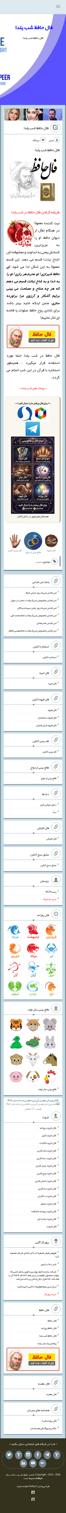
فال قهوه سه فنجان (47, 717)
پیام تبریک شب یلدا (47, 1343)
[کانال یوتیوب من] (33, 1463)
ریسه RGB (51, 891)
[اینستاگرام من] (28, 1455)
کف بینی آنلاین (49, 751)
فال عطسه (51, 1394)
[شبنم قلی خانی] (14, 115)
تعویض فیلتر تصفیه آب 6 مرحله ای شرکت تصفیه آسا (34, 1254)
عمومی (38, 561)
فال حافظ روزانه (48, 1328)
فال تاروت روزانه (48, 1127)
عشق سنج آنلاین (48, 865)
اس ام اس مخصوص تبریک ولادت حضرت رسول (33, 600)
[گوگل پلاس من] (42, 1463)
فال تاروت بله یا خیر (46, 1218)
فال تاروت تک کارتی (46, 1150)
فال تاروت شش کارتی (45, 1180)
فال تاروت (51, 1226)
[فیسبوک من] (37, 1455)
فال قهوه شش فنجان (46, 725)
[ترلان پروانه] (33, 115)
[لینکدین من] (23, 1463)
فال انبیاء (52, 683)
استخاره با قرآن (48, 370)
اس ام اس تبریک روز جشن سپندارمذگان (36, 607)
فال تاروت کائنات (47, 1142)
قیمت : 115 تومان (33, 1104)
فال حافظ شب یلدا (34, 27)
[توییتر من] (9, 1455)
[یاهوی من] (56, 1455)
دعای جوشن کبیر (48, 804)
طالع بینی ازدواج (48, 778)
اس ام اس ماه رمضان (46, 623)
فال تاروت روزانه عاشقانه (43, 1211)
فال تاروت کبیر (49, 1135)
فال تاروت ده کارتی (47, 1196)
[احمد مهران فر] (52, 115)
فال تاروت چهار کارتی (46, 1165)
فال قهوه (52, 710)
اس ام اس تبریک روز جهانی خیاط (41, 592)
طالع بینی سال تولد (47, 1089)
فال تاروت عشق (48, 1203)
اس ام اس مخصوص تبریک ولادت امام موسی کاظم (32, 630)
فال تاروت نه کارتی (47, 1188)
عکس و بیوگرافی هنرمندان (43, 1428)
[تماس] (18, 1455)
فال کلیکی (51, 838)
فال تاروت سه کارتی (46, 1158)
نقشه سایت (22, 1486)
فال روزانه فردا (49, 1420)
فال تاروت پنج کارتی (46, 1173)
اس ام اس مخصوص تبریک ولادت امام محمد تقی (33, 615)
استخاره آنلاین (49, 656)
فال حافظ (52, 1320)
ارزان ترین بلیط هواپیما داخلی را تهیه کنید (36, 1286)
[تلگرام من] (47, 1455)
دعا (54, 812)
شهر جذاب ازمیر (48, 1263)
